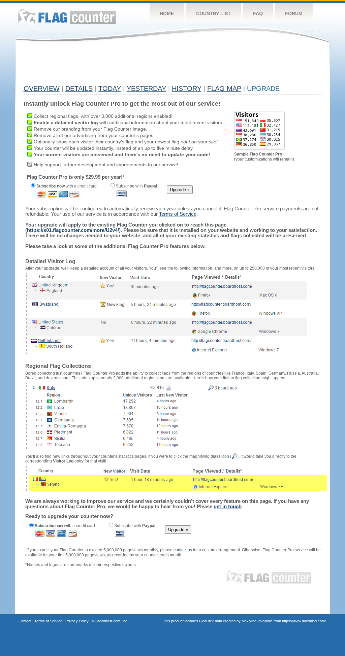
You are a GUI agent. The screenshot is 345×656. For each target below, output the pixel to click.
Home (167, 13)
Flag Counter (67, 16)
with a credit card (66, 186)
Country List (213, 13)
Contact (25, 621)
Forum (294, 13)
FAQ (258, 13)
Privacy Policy (77, 621)
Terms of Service (48, 621)
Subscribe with (136, 186)
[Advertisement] (146, 66)
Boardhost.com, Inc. (111, 621)
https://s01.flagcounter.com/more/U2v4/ (73, 230)
